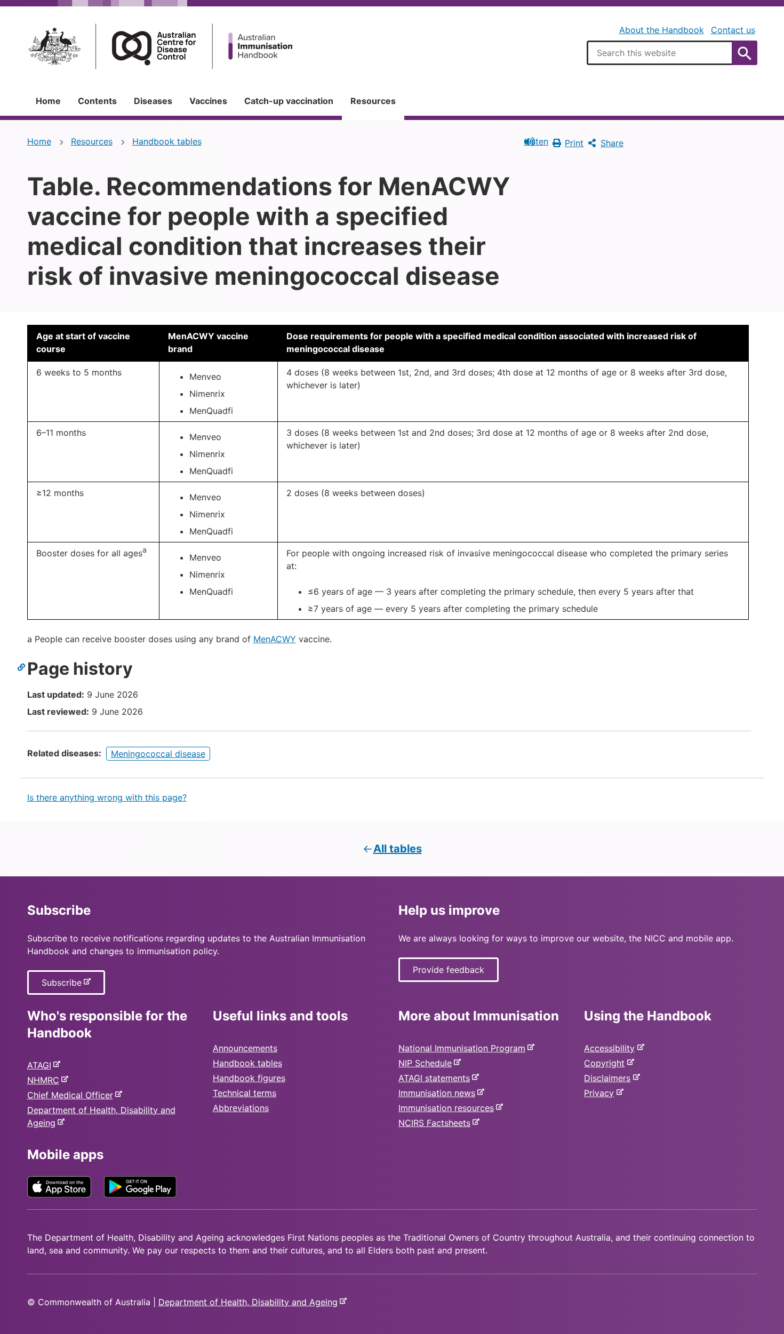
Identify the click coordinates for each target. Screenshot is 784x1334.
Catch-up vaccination (288, 100)
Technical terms (244, 1093)
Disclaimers (609, 1078)
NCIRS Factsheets (436, 1122)
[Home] (160, 46)
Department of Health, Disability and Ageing (250, 1302)
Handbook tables (167, 141)
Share (612, 143)
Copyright (606, 1063)
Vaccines (208, 100)
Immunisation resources (448, 1108)
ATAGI (41, 1065)
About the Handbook (661, 30)
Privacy (601, 1093)
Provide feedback (448, 969)
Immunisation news (438, 1093)
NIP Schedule (427, 1063)
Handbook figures (249, 1078)
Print (574, 143)
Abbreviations (241, 1108)
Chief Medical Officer (72, 1095)
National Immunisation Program (464, 1048)
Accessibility (611, 1048)
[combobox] (672, 53)
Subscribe (64, 986)
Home (48, 100)
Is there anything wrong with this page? (107, 797)
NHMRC (45, 1080)
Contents (97, 100)
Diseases (153, 100)
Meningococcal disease (158, 753)
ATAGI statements (436, 1078)
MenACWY (274, 639)
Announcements (245, 1048)
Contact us (733, 30)
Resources (373, 100)
